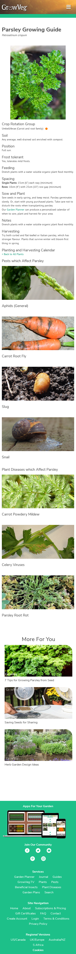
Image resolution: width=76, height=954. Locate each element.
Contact (56, 913)
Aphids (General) (15, 306)
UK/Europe (37, 940)
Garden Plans (31, 892)
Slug (5, 406)
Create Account (17, 919)
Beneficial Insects (26, 887)
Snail (5, 457)
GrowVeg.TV (26, 882)
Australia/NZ (57, 940)
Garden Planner (15, 210)
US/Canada (18, 940)
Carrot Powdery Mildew (20, 514)
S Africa (38, 945)
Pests (54, 882)
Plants (43, 882)
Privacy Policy (38, 924)
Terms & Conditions (56, 919)
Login (35, 919)
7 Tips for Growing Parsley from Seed (29, 680)
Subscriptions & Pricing (50, 908)
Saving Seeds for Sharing (21, 722)
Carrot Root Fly (14, 356)
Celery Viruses (13, 564)
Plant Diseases (51, 887)
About (27, 908)
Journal (43, 877)
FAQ (43, 913)
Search (48, 892)
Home (14, 908)
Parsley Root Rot (15, 615)
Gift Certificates (25, 913)
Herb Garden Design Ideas (22, 765)
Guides (57, 877)
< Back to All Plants (13, 254)
